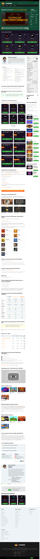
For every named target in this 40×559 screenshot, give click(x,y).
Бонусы (10, 5)
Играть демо (5, 398)
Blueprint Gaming (35, 117)
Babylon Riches (16, 296)
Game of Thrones (35, 124)
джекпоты (10, 277)
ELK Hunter (3, 343)
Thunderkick (34, 146)
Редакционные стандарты (4, 538)
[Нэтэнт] (37, 58)
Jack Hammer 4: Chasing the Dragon (6, 338)
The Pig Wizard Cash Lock (35, 116)
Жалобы (16, 526)
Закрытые (2, 513)
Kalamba (19, 422)
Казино (3, 5)
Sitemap (2, 539)
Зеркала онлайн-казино (4, 521)
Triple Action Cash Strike (35, 133)
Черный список (3, 512)
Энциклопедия (3, 525)
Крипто (16, 513)
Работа (30, 512)
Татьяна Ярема (9, 483)
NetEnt (2, 393)
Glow (2, 348)
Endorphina (34, 142)
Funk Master (3, 346)
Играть (7, 52)
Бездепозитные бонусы (4, 522)
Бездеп (3, 134)
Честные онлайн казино (4, 518)
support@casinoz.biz (31, 0)
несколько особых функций (8, 260)
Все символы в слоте (4, 218)
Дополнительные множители (5, 183)
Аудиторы (16, 522)
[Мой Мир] (21, 461)
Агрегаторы (16, 516)
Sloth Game (34, 141)
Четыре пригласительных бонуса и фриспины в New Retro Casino (35, 166)
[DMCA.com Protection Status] (19, 553)
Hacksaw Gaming (3, 422)
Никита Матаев (5, 62)
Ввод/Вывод (17, 512)
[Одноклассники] (22, 461)
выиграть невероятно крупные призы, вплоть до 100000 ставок (16, 60)
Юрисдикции (17, 520)
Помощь (2, 535)
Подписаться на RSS (22, 555)
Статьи (14, 5)
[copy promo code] (8, 40)
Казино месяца (17, 518)
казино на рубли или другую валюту (8, 102)
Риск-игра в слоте (3, 187)
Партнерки (30, 513)
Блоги (16, 525)
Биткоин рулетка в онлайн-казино (31, 104)
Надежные (2, 516)
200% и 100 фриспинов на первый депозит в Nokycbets (35, 173)
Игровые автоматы (3, 517)
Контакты (2, 537)
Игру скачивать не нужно (4, 365)
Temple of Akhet (35, 145)
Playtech (11, 422)
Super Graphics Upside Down (35, 120)
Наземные (16, 517)
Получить (7, 151)
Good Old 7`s (3, 340)
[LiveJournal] (20, 461)
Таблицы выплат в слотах (30, 109)
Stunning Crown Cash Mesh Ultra (21, 296)
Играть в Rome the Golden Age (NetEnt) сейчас (13, 190)
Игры (7, 5)
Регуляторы (16, 521)
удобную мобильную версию (20, 405)
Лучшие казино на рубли (4, 520)
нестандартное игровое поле (20, 171)
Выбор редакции (16, 159)
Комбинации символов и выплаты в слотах (32, 110)
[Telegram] (23, 461)
